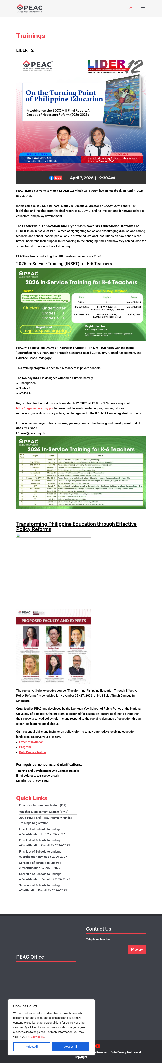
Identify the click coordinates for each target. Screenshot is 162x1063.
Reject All (32, 1046)
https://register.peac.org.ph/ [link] (34, 408)
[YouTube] (97, 1046)
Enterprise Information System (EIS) (42, 805)
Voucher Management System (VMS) (43, 812)
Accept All (70, 1046)
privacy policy (36, 1036)
